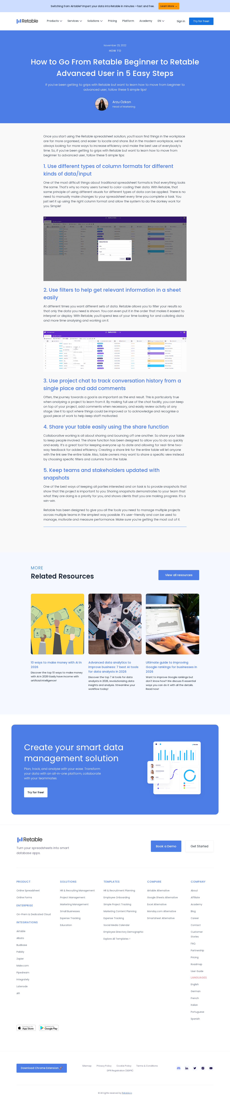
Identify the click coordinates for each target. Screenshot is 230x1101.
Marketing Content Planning (120, 911)
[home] (27, 21)
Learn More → (168, 6)
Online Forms (24, 897)
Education (66, 925)
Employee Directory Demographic (123, 932)
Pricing (112, 21)
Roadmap (196, 964)
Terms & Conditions (147, 1065)
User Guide (197, 971)
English (195, 984)
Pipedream (23, 972)
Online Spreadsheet (28, 890)
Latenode (22, 986)
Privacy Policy (104, 1065)
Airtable (21, 931)
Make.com (23, 965)
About (194, 890)
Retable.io (127, 1093)
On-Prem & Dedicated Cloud (34, 914)
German (196, 991)
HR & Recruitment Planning (119, 890)
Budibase (22, 945)
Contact (196, 925)
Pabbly (20, 951)
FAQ (193, 943)
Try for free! (201, 21)
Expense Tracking (70, 918)
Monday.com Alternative (161, 911)
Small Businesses (70, 911)
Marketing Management (74, 904)
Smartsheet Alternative (161, 918)
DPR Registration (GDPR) (120, 1070)
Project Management (72, 897)
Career (195, 918)
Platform (128, 21)
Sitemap (87, 1065)
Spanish (195, 1018)
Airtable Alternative (158, 890)
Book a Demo (166, 846)
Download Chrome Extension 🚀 (41, 1068)
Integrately (23, 979)
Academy (145, 21)
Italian (194, 1005)
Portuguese (197, 1012)
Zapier (20, 958)
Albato (20, 938)
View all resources (178, 575)
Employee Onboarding (117, 897)
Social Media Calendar (117, 925)
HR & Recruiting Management (77, 890)
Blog (193, 911)
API (18, 993)
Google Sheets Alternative (162, 897)
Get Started (199, 846)
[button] (54, 21)
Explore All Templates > (117, 938)
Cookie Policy (124, 1065)
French (195, 998)
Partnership (197, 950)
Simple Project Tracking (117, 904)
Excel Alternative (157, 904)
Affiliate (195, 897)
